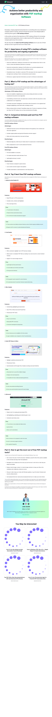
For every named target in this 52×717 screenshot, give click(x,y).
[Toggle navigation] (46, 2)
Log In (43, 2)
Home (6, 25)
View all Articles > (26, 514)
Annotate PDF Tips (12, 25)
